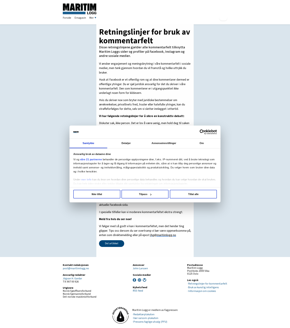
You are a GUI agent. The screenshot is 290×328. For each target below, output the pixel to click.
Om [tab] (202, 143)
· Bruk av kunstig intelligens (203, 287)
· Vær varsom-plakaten (145, 318)
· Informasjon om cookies (201, 291)
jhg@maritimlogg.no (163, 235)
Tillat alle (193, 194)
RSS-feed (138, 291)
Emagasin (80, 18)
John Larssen (140, 268)
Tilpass (143, 194)
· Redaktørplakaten (143, 314)
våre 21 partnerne (91, 159)
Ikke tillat (97, 194)
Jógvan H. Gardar (72, 278)
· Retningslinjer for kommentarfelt (207, 284)
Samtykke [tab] (88, 143)
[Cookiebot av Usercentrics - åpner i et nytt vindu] (202, 132)
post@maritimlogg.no (76, 268)
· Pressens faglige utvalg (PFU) (149, 322)
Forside (67, 18)
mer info (86, 179)
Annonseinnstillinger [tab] (164, 143)
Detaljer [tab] (126, 143)
